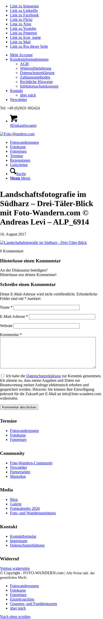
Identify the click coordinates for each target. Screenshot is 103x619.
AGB (24, 64)
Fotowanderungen (24, 431)
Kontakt (16, 91)
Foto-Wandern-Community (31, 463)
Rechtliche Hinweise (36, 82)
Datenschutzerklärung (37, 73)
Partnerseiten (20, 472)
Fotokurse (18, 435)
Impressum (18, 541)
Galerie (16, 504)
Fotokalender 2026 (25, 508)
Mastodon (18, 476)
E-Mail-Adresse (14, 316)
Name (6, 307)
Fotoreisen (18, 439)
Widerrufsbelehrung (35, 68)
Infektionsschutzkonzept (39, 86)
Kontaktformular (23, 536)
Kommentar (11, 335)
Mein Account (21, 55)
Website (6, 326)
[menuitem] (56, 55)
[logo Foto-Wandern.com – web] (17, 134)
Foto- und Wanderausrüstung (33, 513)
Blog (14, 499)
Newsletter (18, 99)
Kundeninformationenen (29, 59)
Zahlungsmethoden (35, 77)
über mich (28, 95)
